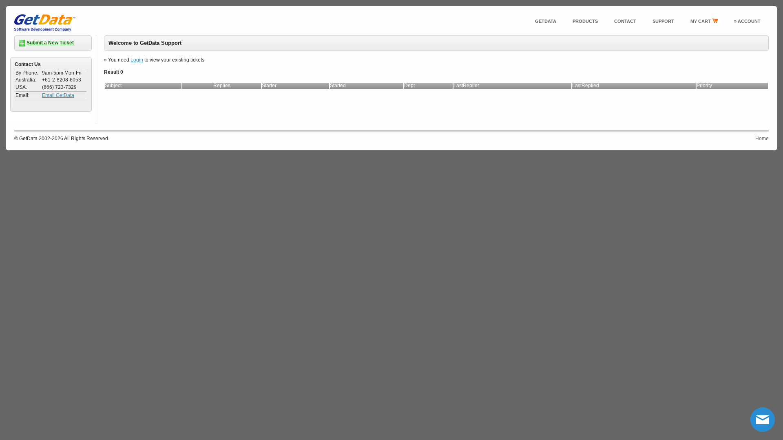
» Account (747, 21)
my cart (701, 21)
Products (585, 21)
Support (663, 21)
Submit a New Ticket (50, 43)
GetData (545, 21)
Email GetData (58, 95)
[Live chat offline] (762, 419)
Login (136, 60)
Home (762, 138)
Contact (625, 21)
